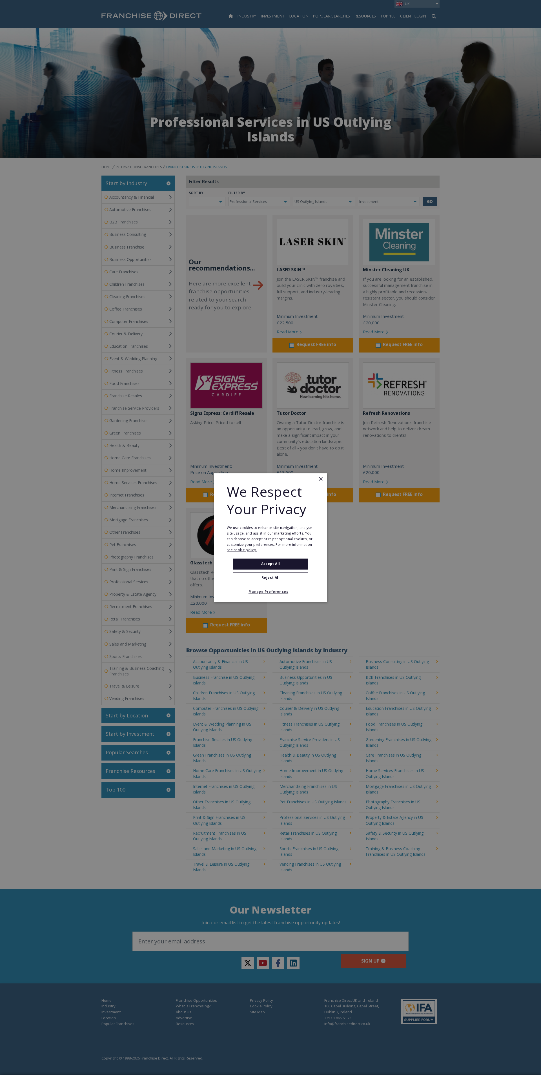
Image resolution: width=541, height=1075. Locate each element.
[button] (270, 592)
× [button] (320, 479)
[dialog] (270, 537)
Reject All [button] (270, 577)
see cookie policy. (242, 550)
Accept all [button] (270, 564)
